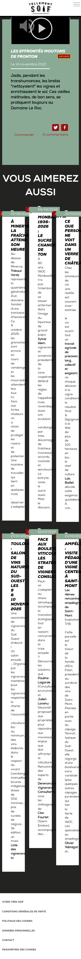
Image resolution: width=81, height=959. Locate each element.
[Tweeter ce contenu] (55, 127)
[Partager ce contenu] (64, 127)
